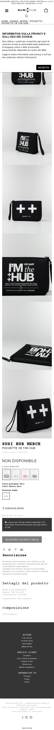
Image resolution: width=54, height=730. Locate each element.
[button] (43, 67)
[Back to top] (46, 722)
